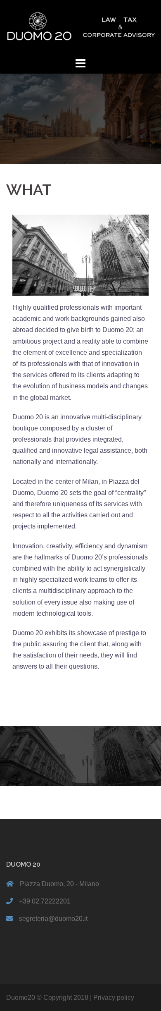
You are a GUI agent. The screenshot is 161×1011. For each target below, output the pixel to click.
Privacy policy (113, 997)
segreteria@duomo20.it (53, 918)
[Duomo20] (80, 27)
